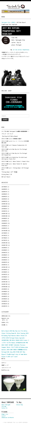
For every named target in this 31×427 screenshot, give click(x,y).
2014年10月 (4, 286)
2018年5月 (4, 221)
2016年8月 (4, 250)
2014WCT (11, 345)
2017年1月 (4, 240)
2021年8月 (4, 187)
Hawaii (13, 343)
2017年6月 (4, 238)
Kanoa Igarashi (20, 338)
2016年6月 (4, 255)
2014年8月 (4, 291)
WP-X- (3, 320)
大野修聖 (20, 350)
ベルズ (13, 347)
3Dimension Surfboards (8, 417)
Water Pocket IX (22, 335)
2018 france (23, 340)
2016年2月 (4, 262)
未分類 (3, 325)
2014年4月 (4, 299)
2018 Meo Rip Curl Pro (16, 331)
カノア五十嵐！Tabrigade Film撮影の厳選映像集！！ (15, 131)
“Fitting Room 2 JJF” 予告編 (9, 172)
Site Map (4, 406)
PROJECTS (4, 318)
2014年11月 (4, 284)
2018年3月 (4, 225)
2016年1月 (4, 264)
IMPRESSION (4, 316)
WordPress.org (5, 370)
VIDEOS (3, 322)
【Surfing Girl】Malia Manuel (10, 136)
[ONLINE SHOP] (14, 102)
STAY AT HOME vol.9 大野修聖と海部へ (12, 138)
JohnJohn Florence (19, 345)
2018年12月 (4, 213)
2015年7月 (4, 274)
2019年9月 (4, 206)
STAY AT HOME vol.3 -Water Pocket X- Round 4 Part (15, 161)
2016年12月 (4, 243)
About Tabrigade (6, 404)
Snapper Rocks (6, 347)
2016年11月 (4, 245)
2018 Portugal (10, 338)
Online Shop (19, 404)
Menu (3, 17)
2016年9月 (4, 247)
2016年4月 (4, 260)
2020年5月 (4, 196)
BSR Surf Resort (6, 177)
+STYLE (4, 338)
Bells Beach (5, 331)
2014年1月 (4, 306)
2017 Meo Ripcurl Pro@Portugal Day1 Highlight (11, 31)
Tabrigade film (6, 22)
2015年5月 (4, 279)
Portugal (4, 352)
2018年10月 (4, 216)
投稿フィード (5, 365)
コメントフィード (6, 367)
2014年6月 (4, 294)
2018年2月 (4, 228)
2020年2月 (4, 201)
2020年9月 (4, 189)
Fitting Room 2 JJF (7, 174)
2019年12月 (4, 204)
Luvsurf (4, 416)
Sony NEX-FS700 (14, 352)
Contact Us (4, 408)
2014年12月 (4, 282)
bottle (25, 350)
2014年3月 (4, 301)
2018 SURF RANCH (12, 350)
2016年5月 (4, 257)
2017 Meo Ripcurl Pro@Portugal (21, 50)
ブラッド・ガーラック (7, 134)
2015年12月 (4, 267)
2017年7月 (4, 235)
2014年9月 (4, 289)
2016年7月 (4, 252)
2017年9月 (4, 233)
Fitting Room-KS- (11, 333)
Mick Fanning (21, 333)
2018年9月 (4, 218)
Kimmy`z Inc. (5, 414)
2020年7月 (4, 191)
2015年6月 (4, 277)
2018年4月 (4, 223)
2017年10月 (4, 230)
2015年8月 (4, 272)
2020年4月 (4, 199)
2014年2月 (4, 303)
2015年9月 (4, 269)
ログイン (4, 362)
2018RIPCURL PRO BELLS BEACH (10, 340)
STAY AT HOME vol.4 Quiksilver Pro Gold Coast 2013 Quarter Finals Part (14, 158)
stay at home (19, 354)
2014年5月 (4, 296)
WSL (8, 352)
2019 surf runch (12, 356)
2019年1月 (4, 211)
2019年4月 (4, 208)
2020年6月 (4, 194)
